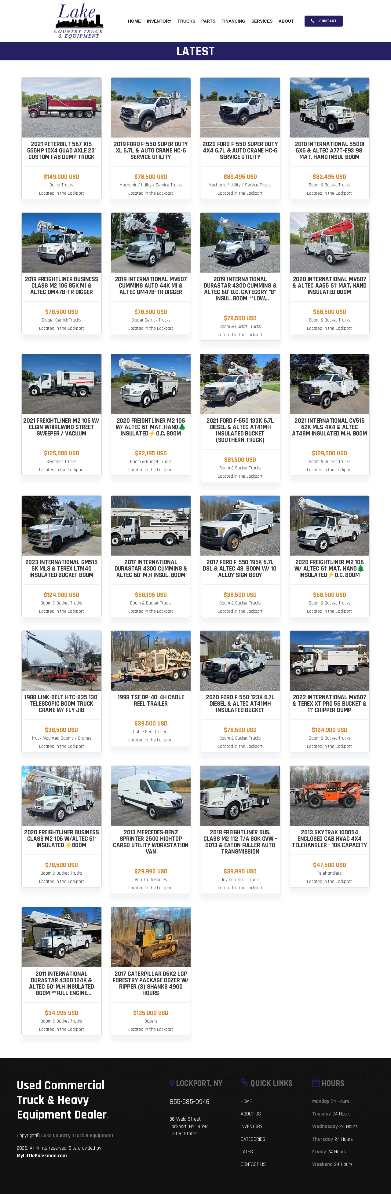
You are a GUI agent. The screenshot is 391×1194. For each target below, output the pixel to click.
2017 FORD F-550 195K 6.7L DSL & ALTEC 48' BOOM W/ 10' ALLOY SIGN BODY (240, 568)
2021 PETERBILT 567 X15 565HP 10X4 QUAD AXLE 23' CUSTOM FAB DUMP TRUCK (61, 150)
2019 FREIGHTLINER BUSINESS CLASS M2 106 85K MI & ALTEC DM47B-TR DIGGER (61, 285)
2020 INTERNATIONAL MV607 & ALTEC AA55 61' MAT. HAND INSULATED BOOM (329, 285)
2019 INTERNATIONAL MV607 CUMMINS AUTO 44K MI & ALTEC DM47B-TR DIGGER (151, 285)
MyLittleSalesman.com (42, 1155)
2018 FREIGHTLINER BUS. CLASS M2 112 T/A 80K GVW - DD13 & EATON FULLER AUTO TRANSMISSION (240, 842)
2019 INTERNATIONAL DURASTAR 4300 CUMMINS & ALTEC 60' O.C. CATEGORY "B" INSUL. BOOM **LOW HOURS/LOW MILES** (240, 292)
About (286, 21)
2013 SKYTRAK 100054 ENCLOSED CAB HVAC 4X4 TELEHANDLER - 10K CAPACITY (329, 838)
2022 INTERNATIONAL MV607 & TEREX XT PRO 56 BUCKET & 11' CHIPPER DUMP (329, 703)
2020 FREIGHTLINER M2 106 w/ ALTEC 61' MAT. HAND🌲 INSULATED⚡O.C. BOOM (151, 427)
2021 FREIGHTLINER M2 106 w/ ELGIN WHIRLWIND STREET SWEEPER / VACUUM (61, 427)
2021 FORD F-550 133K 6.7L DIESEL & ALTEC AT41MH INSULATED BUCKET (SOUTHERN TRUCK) (240, 430)
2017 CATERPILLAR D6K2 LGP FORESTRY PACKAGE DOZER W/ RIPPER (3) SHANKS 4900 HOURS (151, 983)
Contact (327, 21)
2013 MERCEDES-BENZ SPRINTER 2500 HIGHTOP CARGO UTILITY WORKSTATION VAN (150, 842)
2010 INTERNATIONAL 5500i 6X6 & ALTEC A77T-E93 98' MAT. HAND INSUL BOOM (329, 150)
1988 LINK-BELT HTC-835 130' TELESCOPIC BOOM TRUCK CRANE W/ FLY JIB (61, 703)
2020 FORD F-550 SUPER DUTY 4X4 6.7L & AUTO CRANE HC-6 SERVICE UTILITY (240, 150)
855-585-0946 (189, 1101)
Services (261, 21)
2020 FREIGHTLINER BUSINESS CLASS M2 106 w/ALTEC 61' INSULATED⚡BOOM (61, 838)
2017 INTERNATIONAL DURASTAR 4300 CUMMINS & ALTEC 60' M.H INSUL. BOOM (151, 568)
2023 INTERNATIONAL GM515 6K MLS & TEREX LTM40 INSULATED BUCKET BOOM (61, 568)
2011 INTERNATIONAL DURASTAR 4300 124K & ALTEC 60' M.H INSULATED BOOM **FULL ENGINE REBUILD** (61, 987)
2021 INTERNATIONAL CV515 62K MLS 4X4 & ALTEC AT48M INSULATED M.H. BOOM (329, 427)
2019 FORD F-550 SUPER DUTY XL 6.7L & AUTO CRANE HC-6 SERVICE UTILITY (151, 150)
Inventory (159, 21)
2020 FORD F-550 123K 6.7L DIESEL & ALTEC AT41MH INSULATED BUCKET (240, 703)
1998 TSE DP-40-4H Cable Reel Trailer (151, 700)
